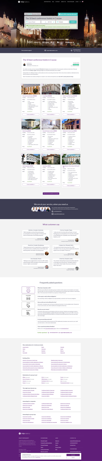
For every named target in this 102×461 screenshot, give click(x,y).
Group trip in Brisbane (46, 416)
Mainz (24, 349)
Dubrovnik (62, 352)
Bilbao (24, 377)
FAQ (56, 449)
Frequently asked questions (46, 442)
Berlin (43, 347)
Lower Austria (25, 347)
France (61, 377)
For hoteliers (70, 1)
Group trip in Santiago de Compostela (49, 422)
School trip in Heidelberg (28, 409)
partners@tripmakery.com (75, 451)
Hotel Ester (45, 166)
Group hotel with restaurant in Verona (59, 364)
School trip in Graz (45, 407)
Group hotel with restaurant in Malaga (30, 369)
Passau (24, 382)
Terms (42, 447)
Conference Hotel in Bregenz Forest (30, 396)
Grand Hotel (45, 95)
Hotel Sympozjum (26, 166)
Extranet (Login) (44, 440)
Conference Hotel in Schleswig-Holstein (68, 396)
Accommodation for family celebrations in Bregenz (33, 362)
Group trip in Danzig (27, 392)
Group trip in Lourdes (27, 416)
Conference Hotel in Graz (65, 409)
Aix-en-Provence (26, 379)
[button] (63, 1)
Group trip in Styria (64, 420)
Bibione (62, 350)
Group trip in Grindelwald (65, 416)
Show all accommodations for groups (51, 193)
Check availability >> (31, 114)
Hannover (44, 352)
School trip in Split (26, 407)
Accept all (73, 454)
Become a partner (44, 451)
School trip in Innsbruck (65, 403)
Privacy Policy (58, 447)
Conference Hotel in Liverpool (66, 392)
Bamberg (43, 350)
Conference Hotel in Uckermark (48, 390)
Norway (24, 381)
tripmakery (62, 39)
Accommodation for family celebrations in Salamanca (61, 365)
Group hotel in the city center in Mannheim (31, 364)
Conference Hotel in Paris (47, 403)
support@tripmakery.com (52, 50)
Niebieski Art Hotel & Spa (68, 130)
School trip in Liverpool (27, 405)
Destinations (47, 1)
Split (23, 350)
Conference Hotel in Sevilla (65, 394)
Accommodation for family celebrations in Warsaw (33, 365)
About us (63, 1)
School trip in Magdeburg (65, 407)
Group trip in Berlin (45, 396)
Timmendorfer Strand (64, 382)
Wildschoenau (44, 379)
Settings (73, 457)
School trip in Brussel (64, 405)
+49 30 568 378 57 (77, 49)
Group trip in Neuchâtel (46, 420)
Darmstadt (25, 352)
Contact (57, 1)
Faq (53, 1)
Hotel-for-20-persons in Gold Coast (30, 360)
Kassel (61, 349)
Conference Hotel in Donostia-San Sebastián (31, 394)
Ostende (62, 347)
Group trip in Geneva (64, 418)
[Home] (23, 1)
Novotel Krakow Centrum (48, 130)
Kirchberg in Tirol (45, 381)
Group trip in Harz (26, 420)
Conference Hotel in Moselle (28, 390)
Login (77, 1)
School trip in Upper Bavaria (47, 409)
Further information (45, 449)
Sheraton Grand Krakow (27, 95)
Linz (61, 381)
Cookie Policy (37, 457)
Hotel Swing (25, 130)
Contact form (72, 445)
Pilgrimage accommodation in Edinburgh (59, 369)
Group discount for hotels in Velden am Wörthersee (61, 367)
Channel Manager (44, 445)
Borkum (43, 382)
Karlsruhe (44, 349)
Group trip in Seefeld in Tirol (66, 422)
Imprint (56, 442)
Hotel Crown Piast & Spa (68, 95)
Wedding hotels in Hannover (57, 360)
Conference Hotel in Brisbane (47, 394)
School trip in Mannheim (46, 405)
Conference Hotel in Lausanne (66, 390)
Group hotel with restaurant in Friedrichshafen (60, 362)
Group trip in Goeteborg (46, 418)
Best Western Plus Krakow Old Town (70, 166)
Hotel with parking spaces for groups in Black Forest (33, 367)
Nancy (61, 379)
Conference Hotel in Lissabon (29, 403)
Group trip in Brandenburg (28, 422)
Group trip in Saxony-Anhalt (28, 418)
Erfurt (43, 377)
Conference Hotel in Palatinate (48, 392)
